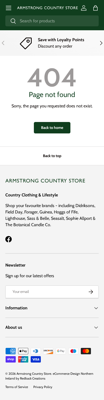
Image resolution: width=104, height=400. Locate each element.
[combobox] (52, 20)
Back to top (52, 155)
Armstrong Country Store (34, 374)
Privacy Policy (42, 387)
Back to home (52, 127)
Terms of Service (16, 387)
